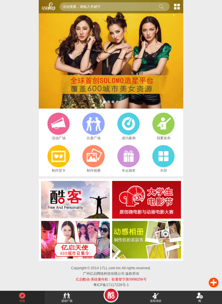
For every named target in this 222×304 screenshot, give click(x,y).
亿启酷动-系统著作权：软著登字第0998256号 (111, 279)
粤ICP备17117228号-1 (111, 285)
